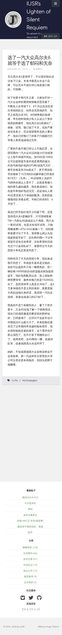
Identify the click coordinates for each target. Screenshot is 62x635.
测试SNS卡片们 (30, 497)
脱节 (30, 532)
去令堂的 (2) (30, 582)
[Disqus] (31, 435)
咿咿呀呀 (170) (30, 547)
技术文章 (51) (30, 559)
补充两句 (37, 68)
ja (56, 36)
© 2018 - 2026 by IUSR (13, 626)
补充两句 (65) (30, 553)
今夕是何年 (30, 503)
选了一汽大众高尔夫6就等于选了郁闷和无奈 (30, 60)
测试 (30, 509)
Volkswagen (29, 380)
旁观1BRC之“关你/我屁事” (30, 520)
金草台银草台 (30, 514)
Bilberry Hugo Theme (48, 626)
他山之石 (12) (30, 570)
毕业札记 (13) (30, 564)
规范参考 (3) (30, 576)
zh (45, 36)
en (51, 36)
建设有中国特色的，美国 (30, 526)
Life (15, 380)
